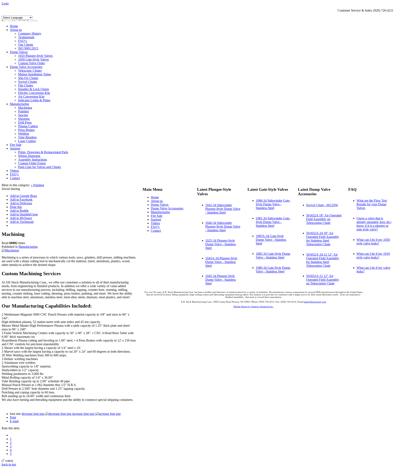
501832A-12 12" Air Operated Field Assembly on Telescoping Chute (322, 279)
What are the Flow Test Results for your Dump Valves (372, 204)
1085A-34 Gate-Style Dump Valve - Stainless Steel (271, 239)
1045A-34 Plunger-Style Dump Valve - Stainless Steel (221, 261)
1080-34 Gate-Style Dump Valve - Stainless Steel (273, 269)
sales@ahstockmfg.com (315, 302)
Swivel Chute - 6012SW (322, 205)
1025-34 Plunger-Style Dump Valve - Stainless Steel (220, 244)
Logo (5, 3)
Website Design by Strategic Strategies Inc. (253, 306)
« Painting (37, 185)
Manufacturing (28, 246)
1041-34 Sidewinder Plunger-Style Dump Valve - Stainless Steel (222, 208)
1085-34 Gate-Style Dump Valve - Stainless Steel (273, 255)
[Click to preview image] (10, 250)
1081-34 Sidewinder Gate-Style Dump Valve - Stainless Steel (273, 221)
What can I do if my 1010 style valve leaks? (373, 255)
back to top (9, 464)
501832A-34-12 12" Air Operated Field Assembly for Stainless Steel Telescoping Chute (322, 260)
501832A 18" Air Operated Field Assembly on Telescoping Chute (324, 219)
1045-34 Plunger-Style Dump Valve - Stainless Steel (220, 279)
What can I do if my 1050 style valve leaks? (373, 241)
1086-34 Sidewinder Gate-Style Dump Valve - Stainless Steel (273, 204)
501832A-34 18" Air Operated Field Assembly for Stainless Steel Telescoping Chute (322, 238)
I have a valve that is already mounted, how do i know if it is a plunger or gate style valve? (374, 223)
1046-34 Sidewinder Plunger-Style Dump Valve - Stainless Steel (222, 226)
